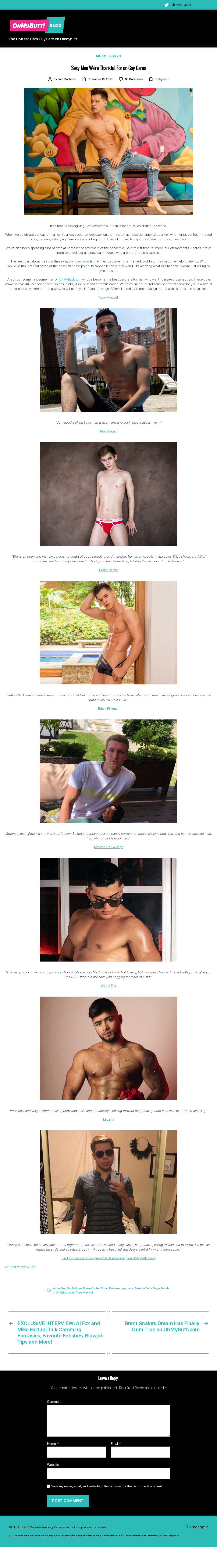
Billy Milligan (108, 431)
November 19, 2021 (100, 79)
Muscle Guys (108, 56)
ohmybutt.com (181, 4)
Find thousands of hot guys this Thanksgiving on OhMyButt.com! (109, 1258)
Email (116, 1444)
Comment (54, 1402)
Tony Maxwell (108, 297)
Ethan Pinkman (108, 709)
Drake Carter (108, 570)
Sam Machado (67, 79)
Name (53, 1444)
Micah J (108, 1119)
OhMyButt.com (70, 279)
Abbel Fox (108, 986)
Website (53, 1464)
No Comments (134, 79)
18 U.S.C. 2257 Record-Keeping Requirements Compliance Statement (57, 1527)
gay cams (82, 261)
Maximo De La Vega (108, 847)
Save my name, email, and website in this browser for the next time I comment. (107, 1486)
